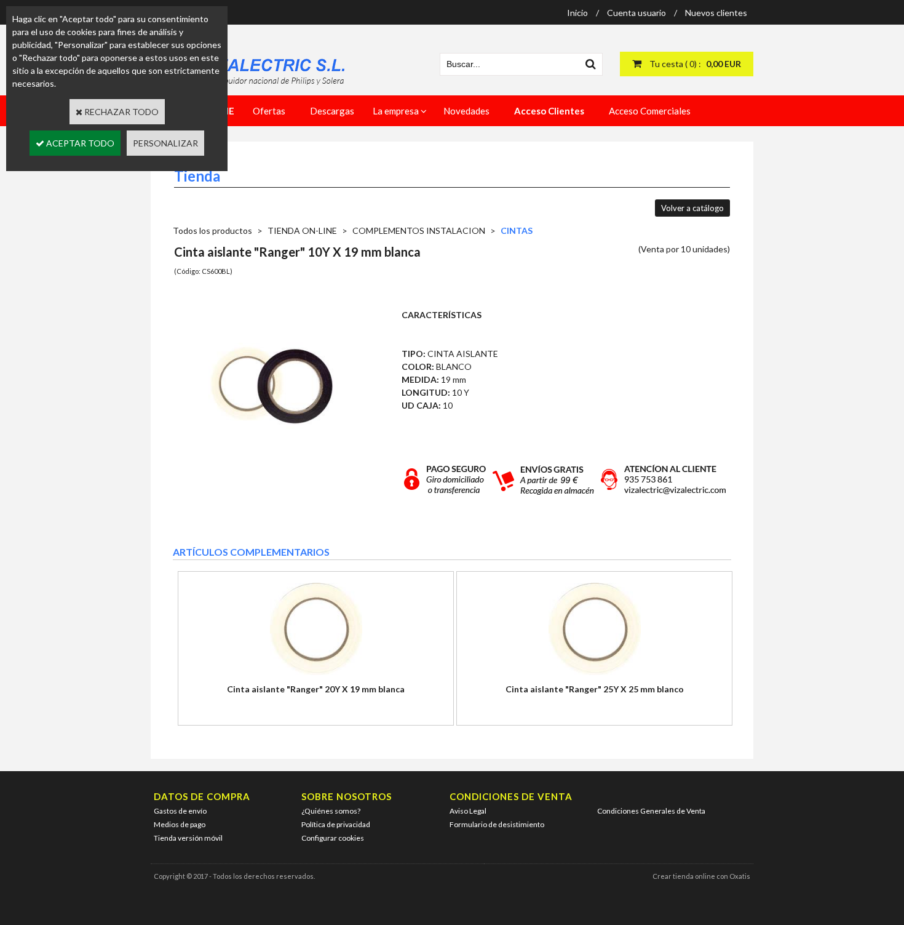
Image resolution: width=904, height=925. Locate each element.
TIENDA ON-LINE (302, 230)
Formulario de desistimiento (497, 824)
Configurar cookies (332, 838)
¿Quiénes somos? (330, 810)
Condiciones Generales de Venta (651, 810)
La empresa (396, 110)
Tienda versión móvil (188, 838)
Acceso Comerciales (650, 110)
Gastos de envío (180, 810)
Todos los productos (212, 230)
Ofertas (269, 110)
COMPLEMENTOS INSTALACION (418, 230)
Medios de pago (179, 824)
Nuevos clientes (716, 12)
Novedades (466, 110)
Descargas (332, 110)
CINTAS (517, 230)
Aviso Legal (468, 810)
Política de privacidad (335, 824)
